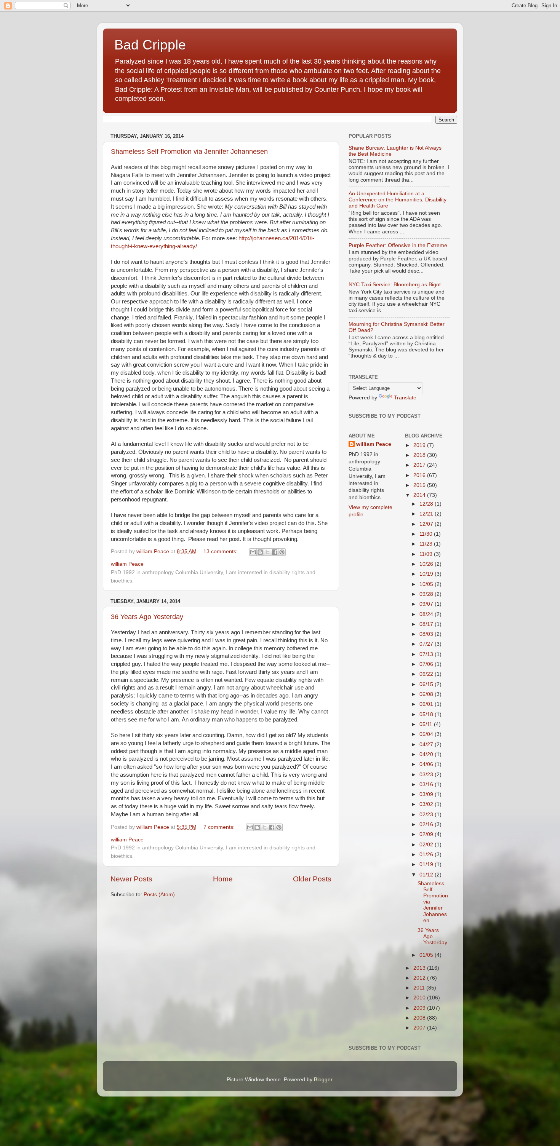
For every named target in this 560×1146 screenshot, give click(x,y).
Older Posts (312, 879)
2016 (420, 475)
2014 (420, 495)
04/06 (427, 764)
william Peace (373, 444)
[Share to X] (267, 552)
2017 (420, 465)
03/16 (427, 784)
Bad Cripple (150, 45)
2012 (420, 978)
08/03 (427, 634)
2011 (419, 988)
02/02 (427, 845)
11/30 (426, 534)
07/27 (427, 644)
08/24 (427, 614)
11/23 (426, 544)
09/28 (427, 594)
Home (223, 879)
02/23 (427, 814)
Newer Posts (131, 879)
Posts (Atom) (159, 894)
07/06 (427, 664)
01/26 (427, 854)
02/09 (427, 834)
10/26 (427, 564)
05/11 (426, 724)
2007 (420, 1028)
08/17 (427, 624)
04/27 (427, 744)
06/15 (427, 684)
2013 (420, 968)
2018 (420, 455)
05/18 (427, 714)
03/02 (427, 804)
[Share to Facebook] (274, 552)
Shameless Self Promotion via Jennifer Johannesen (189, 151)
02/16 (427, 824)
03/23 (427, 774)
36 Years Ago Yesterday (147, 617)
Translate (405, 398)
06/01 (427, 704)
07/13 (427, 654)
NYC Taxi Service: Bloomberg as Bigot (395, 284)
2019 (420, 445)
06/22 (427, 674)
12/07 (427, 524)
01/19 (427, 864)
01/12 (427, 875)
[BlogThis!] (260, 552)
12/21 (427, 514)
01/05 (427, 955)
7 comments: (219, 827)
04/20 (427, 754)
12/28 (427, 504)
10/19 (427, 574)
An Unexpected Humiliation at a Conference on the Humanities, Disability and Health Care (397, 200)
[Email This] (253, 552)
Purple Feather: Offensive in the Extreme (398, 245)
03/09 (427, 794)
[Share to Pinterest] (282, 552)
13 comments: (221, 551)
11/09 (426, 554)
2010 (420, 998)
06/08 (427, 694)
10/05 (427, 584)
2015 (420, 485)
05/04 (427, 734)
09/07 (427, 604)
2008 (420, 1018)
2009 (420, 1008)
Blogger (323, 1079)
